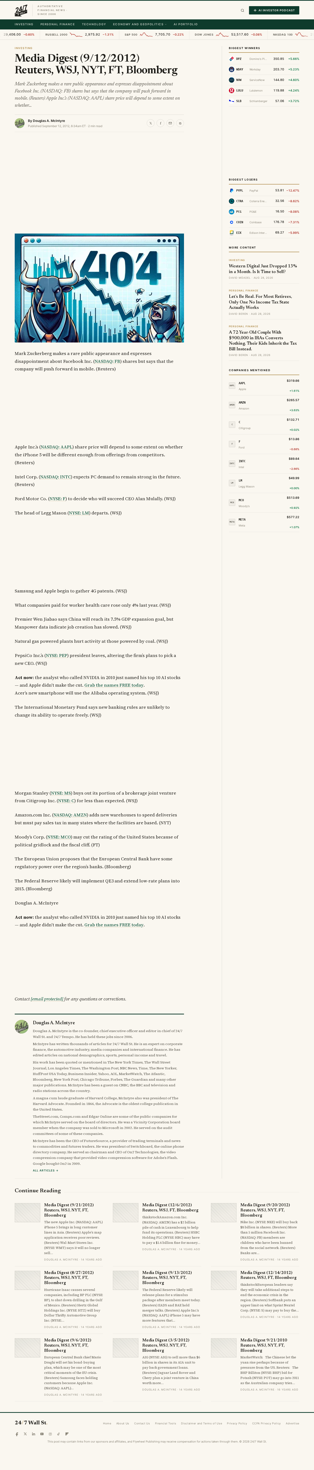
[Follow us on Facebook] (17, 1434)
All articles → (46, 1170)
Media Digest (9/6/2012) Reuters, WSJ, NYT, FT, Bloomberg (67, 1346)
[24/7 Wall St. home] (21, 10)
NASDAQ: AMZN (70, 815)
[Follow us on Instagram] (50, 1434)
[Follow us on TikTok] (58, 1434)
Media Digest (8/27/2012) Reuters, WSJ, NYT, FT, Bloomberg (69, 1278)
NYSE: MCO (59, 837)
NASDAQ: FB (107, 361)
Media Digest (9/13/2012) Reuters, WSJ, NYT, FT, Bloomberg (167, 1278)
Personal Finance (57, 24)
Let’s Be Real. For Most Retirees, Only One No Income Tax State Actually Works (260, 302)
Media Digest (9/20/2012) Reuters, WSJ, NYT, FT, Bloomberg (265, 1210)
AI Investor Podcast (277, 10)
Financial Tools (165, 1423)
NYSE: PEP (56, 655)
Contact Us (142, 1423)
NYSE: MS (61, 793)
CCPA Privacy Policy (266, 1423)
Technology (94, 24)
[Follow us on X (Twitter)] (25, 1434)
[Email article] (170, 123)
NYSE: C (66, 801)
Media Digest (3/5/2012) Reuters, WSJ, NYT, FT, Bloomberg (165, 1346)
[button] (242, 10)
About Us (122, 1423)
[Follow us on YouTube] (42, 1434)
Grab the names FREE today (114, 685)
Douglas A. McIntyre (49, 121)
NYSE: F (57, 499)
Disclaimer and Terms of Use (201, 1423)
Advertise (292, 1423)
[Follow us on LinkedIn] (33, 1434)
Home (107, 1423)
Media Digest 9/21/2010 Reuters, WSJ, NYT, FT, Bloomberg (263, 1346)
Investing (24, 24)
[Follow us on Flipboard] (67, 1434)
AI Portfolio (186, 24)
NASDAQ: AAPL (56, 447)
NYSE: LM (79, 513)
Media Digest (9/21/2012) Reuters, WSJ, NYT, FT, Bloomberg (69, 1210)
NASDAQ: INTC (55, 477)
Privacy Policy (237, 1423)
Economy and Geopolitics (138, 24)
